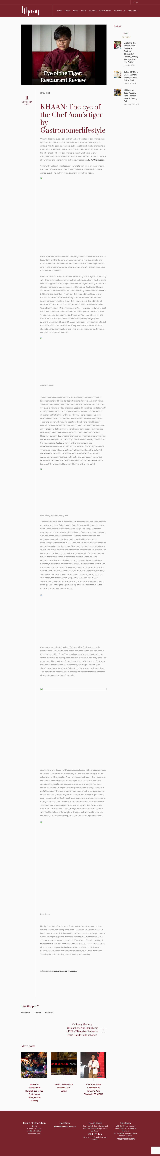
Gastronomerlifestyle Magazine (65, 971)
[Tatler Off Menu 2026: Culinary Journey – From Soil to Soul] (117, 74)
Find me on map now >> (65, 1126)
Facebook (25, 1012)
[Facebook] (133, 2)
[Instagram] (137, 2)
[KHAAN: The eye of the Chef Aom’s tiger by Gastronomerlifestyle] (63, 54)
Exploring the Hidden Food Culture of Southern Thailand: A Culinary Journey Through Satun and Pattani (131, 52)
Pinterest (49, 1012)
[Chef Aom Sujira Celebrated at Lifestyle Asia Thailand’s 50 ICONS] (93, 1065)
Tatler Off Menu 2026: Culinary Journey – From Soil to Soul (131, 76)
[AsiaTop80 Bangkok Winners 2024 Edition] (64, 1065)
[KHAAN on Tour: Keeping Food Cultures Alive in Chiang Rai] (117, 92)
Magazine (45, 93)
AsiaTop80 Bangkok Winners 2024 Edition (64, 1087)
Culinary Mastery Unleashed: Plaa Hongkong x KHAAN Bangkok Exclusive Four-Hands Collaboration (82, 1030)
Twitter (37, 1012)
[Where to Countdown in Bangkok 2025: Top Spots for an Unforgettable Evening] (34, 1065)
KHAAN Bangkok (96, 160)
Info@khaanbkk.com (125, 1138)
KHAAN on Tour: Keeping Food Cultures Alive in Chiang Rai (130, 95)
